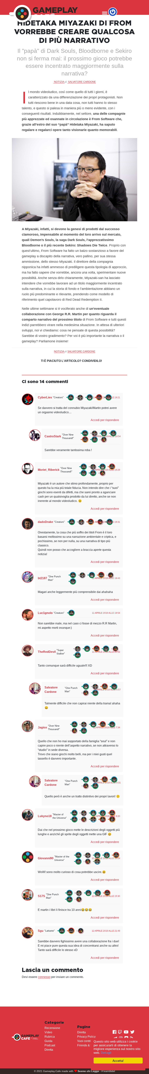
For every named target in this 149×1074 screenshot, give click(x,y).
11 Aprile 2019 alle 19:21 (106, 397)
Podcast (50, 1045)
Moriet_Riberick (48, 469)
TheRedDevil (47, 651)
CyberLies (45, 397)
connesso (44, 976)
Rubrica (50, 1036)
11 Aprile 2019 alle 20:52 (106, 652)
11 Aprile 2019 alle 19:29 (106, 470)
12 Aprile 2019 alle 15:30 (106, 896)
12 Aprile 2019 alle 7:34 (106, 727)
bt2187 (42, 578)
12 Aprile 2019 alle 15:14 (106, 858)
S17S (41, 896)
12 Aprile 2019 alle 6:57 (107, 689)
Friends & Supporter (90, 1045)
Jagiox (42, 727)
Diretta (49, 1049)
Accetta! (118, 1060)
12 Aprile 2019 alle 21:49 (106, 931)
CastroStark (53, 436)
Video (48, 1032)
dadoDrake (45, 521)
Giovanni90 (45, 858)
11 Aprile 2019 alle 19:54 (106, 436)
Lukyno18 (45, 816)
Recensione (52, 1027)
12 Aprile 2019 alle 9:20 (106, 816)
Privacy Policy (86, 1036)
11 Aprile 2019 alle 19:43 (106, 578)
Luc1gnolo (45, 612)
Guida (48, 1041)
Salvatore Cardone (82, 81)
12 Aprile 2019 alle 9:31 (107, 782)
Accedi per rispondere (105, 420)
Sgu (40, 930)
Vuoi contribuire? (88, 1041)
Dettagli (106, 1052)
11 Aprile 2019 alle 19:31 (106, 522)
